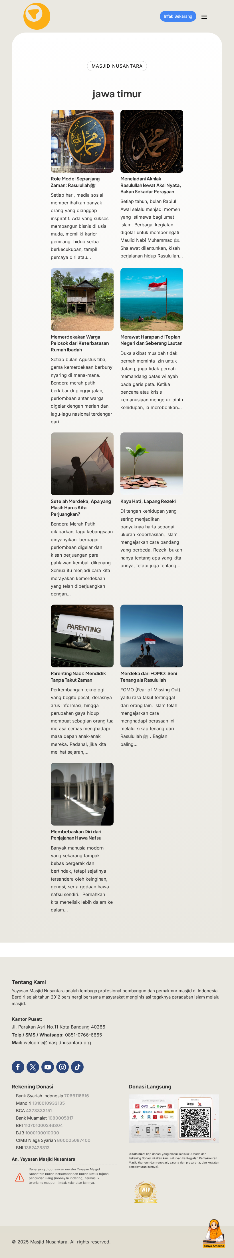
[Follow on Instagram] (62, 1067)
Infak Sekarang (178, 16)
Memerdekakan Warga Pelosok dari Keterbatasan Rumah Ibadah (80, 343)
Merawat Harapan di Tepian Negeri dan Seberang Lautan (151, 340)
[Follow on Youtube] (47, 1067)
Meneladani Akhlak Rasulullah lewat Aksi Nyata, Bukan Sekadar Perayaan (150, 185)
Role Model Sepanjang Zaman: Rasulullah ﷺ (75, 182)
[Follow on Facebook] (18, 1067)
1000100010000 (42, 1133)
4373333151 (39, 1110)
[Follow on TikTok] (77, 1067)
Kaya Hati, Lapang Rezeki (148, 501)
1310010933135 (49, 1103)
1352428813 (37, 1147)
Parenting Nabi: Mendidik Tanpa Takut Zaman (78, 676)
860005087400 (73, 1140)
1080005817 (61, 1118)
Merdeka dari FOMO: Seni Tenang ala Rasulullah (148, 676)
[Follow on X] (33, 1067)
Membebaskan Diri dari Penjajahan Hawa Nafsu (76, 834)
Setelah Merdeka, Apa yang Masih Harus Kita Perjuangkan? (81, 507)
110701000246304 (43, 1125)
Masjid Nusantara (48, 1242)
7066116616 (76, 1095)
